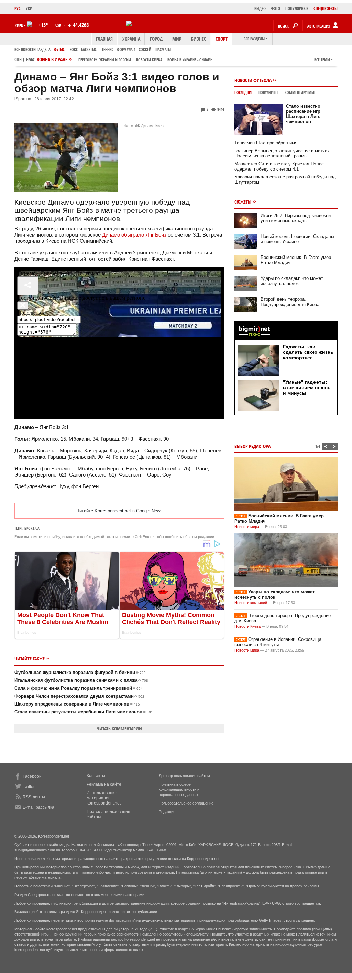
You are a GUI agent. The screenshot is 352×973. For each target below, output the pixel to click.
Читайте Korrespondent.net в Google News (119, 510)
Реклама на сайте (104, 784)
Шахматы (163, 49)
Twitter (29, 786)
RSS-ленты (34, 797)
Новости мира (246, 527)
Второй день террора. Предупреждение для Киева (290, 302)
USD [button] (58, 25)
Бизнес (198, 38)
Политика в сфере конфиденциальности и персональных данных (179, 789)
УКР (29, 8)
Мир (177, 38)
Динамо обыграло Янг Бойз (134, 235)
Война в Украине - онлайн (189, 59)
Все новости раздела (32, 49)
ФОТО (275, 8)
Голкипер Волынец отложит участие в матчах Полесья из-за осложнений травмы (282, 153)
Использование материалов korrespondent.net (104, 798)
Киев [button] (19, 25)
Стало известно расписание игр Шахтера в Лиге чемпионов (303, 113)
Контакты (96, 775)
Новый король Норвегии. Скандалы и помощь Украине (297, 239)
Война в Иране (124, 59)
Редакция (167, 812)
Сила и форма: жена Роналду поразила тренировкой (78, 688)
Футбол (60, 49)
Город (156, 38)
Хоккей (145, 49)
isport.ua (32, 528)
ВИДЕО (260, 8)
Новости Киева (247, 626)
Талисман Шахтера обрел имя (265, 142)
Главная (104, 38)
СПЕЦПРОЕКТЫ (326, 8)
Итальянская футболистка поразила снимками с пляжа (81, 680)
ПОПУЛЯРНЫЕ (296, 8)
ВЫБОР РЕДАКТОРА (252, 446)
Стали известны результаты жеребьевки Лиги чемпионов (83, 711)
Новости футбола (253, 80)
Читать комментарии (119, 728)
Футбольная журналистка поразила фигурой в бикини (80, 672)
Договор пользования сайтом (184, 776)
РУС (17, 8)
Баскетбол (89, 49)
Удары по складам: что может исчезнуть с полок (292, 281)
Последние (243, 92)
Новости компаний (250, 603)
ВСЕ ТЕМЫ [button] (322, 59)
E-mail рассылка (38, 807)
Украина (131, 38)
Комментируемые (300, 92)
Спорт (222, 38)
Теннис (107, 49)
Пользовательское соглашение (186, 803)
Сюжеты (242, 201)
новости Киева (149, 59)
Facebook (32, 776)
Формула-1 (126, 49)
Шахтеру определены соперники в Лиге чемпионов (77, 704)
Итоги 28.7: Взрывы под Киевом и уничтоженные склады (296, 218)
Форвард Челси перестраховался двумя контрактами (79, 696)
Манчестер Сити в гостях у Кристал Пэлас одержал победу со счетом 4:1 (279, 166)
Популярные (268, 92)
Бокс (74, 49)
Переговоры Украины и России (104, 59)
